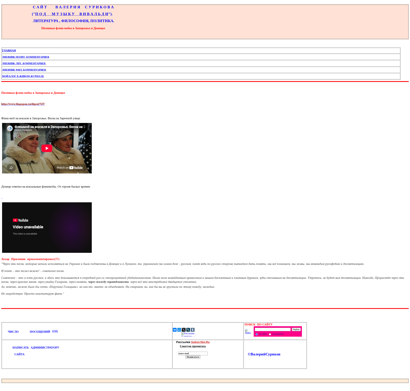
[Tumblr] (193, 330)
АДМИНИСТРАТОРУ (46, 347)
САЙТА (13, 354)
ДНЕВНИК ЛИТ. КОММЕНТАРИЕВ (24, 63)
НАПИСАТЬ (18, 347)
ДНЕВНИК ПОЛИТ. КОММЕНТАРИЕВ (25, 57)
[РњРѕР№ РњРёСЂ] (179, 330)
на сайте (262, 334)
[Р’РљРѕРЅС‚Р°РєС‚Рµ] (175, 330)
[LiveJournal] (188, 330)
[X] (184, 330)
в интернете (277, 334)
